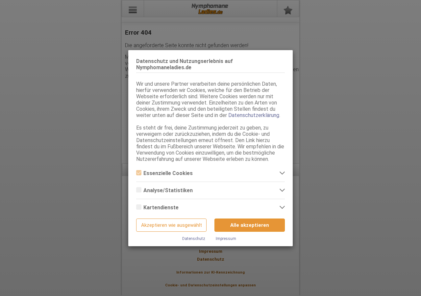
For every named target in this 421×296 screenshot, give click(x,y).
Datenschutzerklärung (253, 115)
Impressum (226, 238)
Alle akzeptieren (249, 225)
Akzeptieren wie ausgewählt (171, 225)
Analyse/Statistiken (168, 190)
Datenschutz (193, 238)
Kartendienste (161, 207)
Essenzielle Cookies (168, 173)
